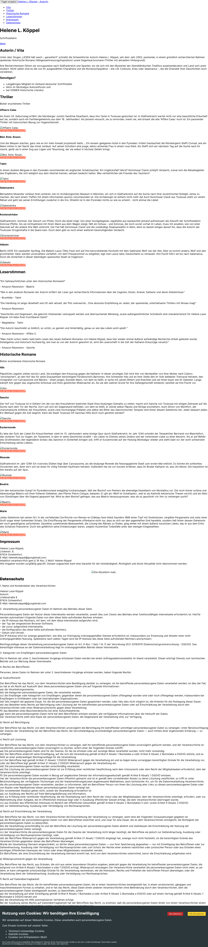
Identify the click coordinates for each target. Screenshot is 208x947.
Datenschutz (13, 22)
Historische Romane (17, 13)
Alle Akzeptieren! (196, 914)
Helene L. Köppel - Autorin (33, 1)
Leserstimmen (14, 16)
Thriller (10, 10)
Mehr (3, 43)
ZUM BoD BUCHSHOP (13, 130)
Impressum (12, 19)
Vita (8, 7)
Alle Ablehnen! (175, 914)
